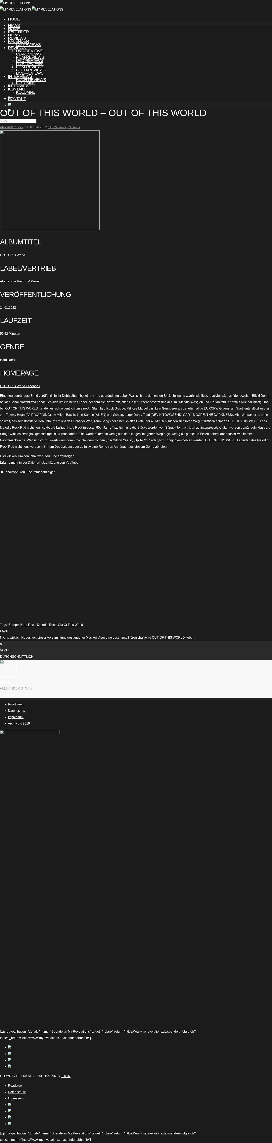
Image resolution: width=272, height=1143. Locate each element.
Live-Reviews (29, 73)
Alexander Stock (11, 127)
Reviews (17, 47)
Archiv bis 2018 (19, 723)
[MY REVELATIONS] (31, 9)
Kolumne (25, 92)
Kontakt (17, 98)
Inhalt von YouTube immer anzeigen (30, 472)
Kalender (18, 41)
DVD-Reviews (29, 60)
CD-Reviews (28, 54)
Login (65, 1076)
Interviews (20, 86)
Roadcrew (15, 704)
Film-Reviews (30, 66)
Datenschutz (17, 710)
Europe (13, 624)
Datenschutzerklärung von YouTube (53, 462)
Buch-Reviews (31, 79)
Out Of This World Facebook (20, 386)
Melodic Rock (46, 624)
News (14, 35)
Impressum (15, 717)
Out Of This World (70, 624)
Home (14, 19)
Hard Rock (27, 624)
